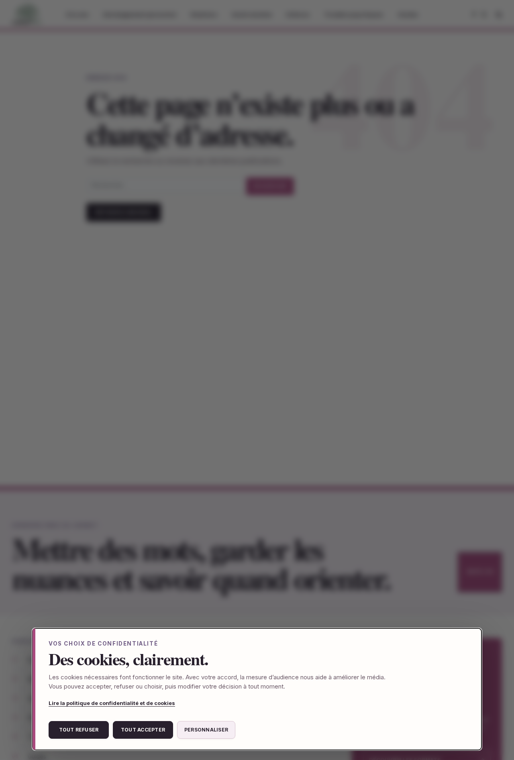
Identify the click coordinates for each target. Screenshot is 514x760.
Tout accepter (143, 730)
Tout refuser (79, 730)
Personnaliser (206, 730)
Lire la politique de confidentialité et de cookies (112, 703)
